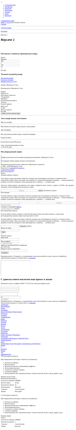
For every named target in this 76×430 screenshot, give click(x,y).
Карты (3, 312)
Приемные (16, 335)
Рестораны (17, 344)
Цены (7, 14)
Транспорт (4, 336)
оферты (18, 207)
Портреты (9, 312)
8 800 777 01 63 (6, 22)
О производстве (10, 5)
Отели (11, 344)
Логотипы (8, 335)
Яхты (26, 338)
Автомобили (5, 338)
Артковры (4, 310)
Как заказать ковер (7, 78)
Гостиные (4, 31)
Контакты (8, 15)
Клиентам (8, 8)
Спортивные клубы (28, 344)
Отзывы (7, 12)
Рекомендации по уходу (9, 81)
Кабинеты (4, 333)
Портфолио (8, 7)
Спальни (4, 315)
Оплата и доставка (7, 80)
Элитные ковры (6, 28)
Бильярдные (5, 344)
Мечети (37, 344)
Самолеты (21, 338)
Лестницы (4, 331)
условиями (32, 258)
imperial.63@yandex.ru (17, 168)
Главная (3, 24)
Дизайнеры (4, 305)
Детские (3, 322)
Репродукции (17, 312)
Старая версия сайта (7, 21)
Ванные (3, 324)
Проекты (4, 320)
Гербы (3, 335)
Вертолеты (13, 338)
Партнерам (8, 10)
